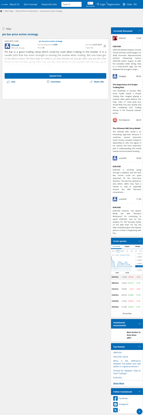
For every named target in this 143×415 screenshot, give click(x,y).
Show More (118, 383)
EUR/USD (117, 377)
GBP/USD (117, 352)
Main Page (9, 11)
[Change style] (124, 4)
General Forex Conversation (27, 11)
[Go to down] (139, 411)
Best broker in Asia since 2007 (133, 335)
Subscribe (89, 48)
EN (135, 4)
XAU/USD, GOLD (120, 356)
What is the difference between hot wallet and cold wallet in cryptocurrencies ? (127, 364)
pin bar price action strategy (51, 11)
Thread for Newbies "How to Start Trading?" (127, 372)
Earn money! (30, 4)
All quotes (127, 314)
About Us (14, 4)
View (129, 4)
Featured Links (49, 4)
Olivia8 (15, 45)
